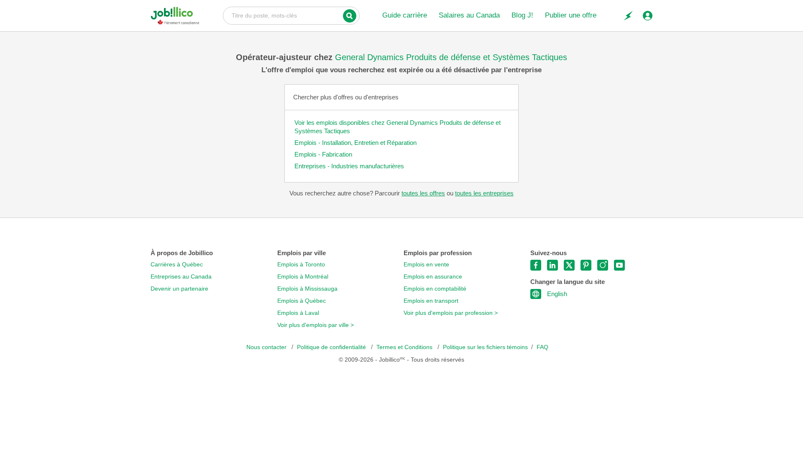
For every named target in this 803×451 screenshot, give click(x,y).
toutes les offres (423, 193)
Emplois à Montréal (302, 277)
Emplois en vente (426, 264)
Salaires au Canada (469, 15)
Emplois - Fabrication (323, 154)
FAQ (542, 347)
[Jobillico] (175, 16)
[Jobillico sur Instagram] (602, 265)
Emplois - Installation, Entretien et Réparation (355, 142)
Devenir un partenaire (179, 289)
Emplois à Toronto (301, 264)
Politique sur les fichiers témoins (485, 347)
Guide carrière (404, 15)
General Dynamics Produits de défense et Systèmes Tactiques (451, 57)
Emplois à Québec (301, 301)
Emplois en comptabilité (435, 289)
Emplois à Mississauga (307, 289)
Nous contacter (267, 347)
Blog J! (522, 15)
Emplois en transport (431, 301)
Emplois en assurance (433, 277)
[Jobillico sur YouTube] (619, 265)
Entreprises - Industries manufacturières (349, 166)
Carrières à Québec (177, 264)
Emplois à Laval (298, 313)
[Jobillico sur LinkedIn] (552, 265)
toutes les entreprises (484, 193)
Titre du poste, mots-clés (291, 15)
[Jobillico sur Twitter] (569, 265)
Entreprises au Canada (181, 277)
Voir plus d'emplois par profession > (451, 313)
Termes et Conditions (405, 347)
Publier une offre (570, 15)
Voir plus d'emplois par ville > (315, 325)
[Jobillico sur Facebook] (535, 265)
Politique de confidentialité (332, 347)
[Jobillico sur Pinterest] (586, 265)
